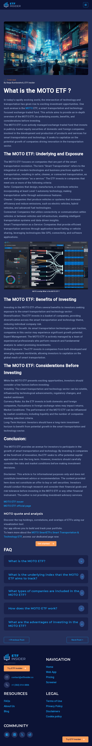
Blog (6, 711)
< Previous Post (16, 640)
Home (49, 666)
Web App (51, 672)
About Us (9, 706)
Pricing (50, 677)
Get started (44, 544)
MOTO (29, 108)
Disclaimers (53, 711)
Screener (51, 682)
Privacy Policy (54, 706)
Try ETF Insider (73, 739)
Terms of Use (54, 701)
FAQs (7, 701)
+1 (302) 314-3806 (20, 685)
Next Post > (77, 640)
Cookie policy (54, 716)
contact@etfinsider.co (22, 677)
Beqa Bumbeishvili (15, 83)
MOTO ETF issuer (14, 501)
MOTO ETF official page (17, 505)
